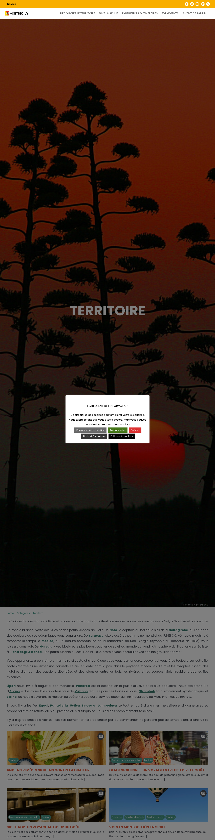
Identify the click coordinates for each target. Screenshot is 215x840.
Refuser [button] (135, 430)
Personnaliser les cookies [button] (90, 430)
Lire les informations (94, 436)
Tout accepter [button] (117, 430)
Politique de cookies (122, 436)
